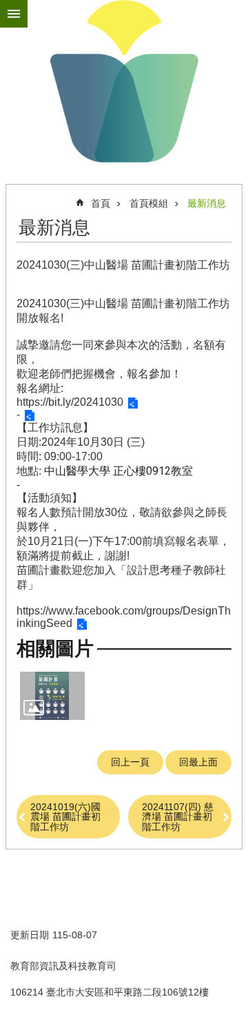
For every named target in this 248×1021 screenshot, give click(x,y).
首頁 (100, 203)
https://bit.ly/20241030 (70, 402)
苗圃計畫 (124, 81)
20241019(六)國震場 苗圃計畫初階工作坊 (65, 816)
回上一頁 (130, 761)
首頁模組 (149, 203)
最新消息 (206, 203)
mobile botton (14, 14)
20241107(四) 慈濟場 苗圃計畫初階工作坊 (178, 816)
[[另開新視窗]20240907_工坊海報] (52, 696)
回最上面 (198, 761)
